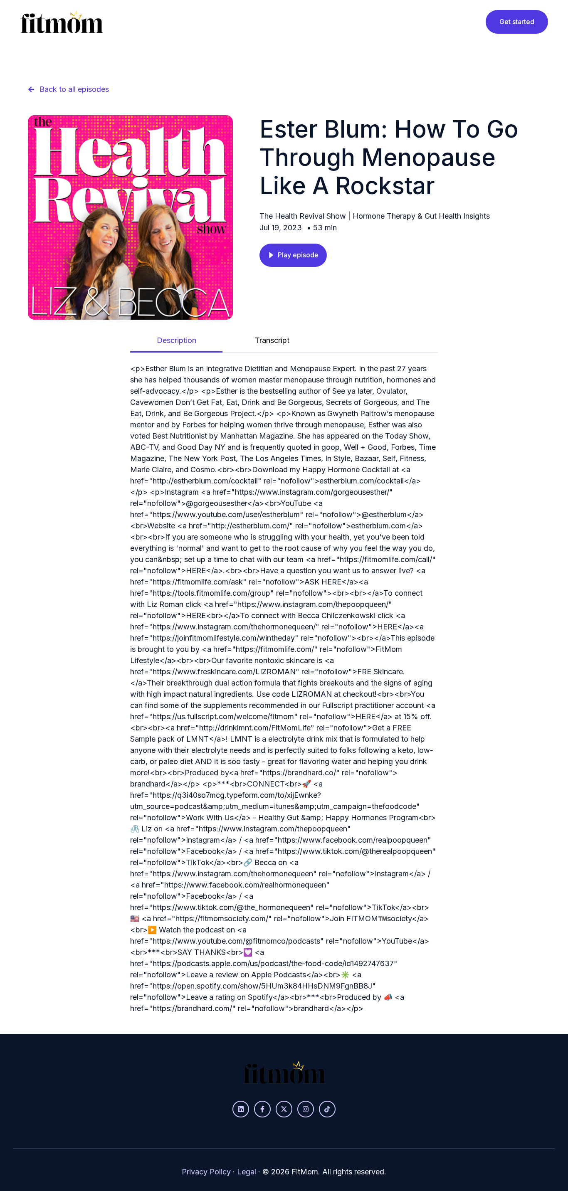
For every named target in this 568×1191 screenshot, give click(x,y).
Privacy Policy (206, 1171)
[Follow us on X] (284, 1109)
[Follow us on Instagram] (305, 1109)
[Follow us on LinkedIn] (240, 1109)
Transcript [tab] (272, 340)
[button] (293, 255)
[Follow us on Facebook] (262, 1109)
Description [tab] (176, 340)
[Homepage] (61, 21)
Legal (246, 1171)
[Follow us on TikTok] (327, 1109)
